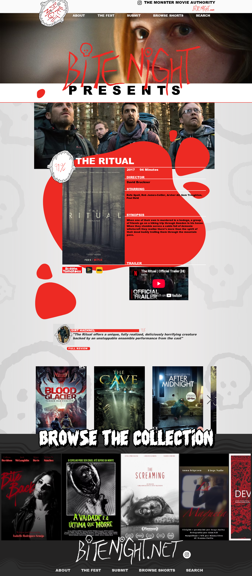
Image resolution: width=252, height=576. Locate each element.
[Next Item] (209, 400)
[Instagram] (139, 3)
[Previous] (20, 48)
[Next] (231, 48)
